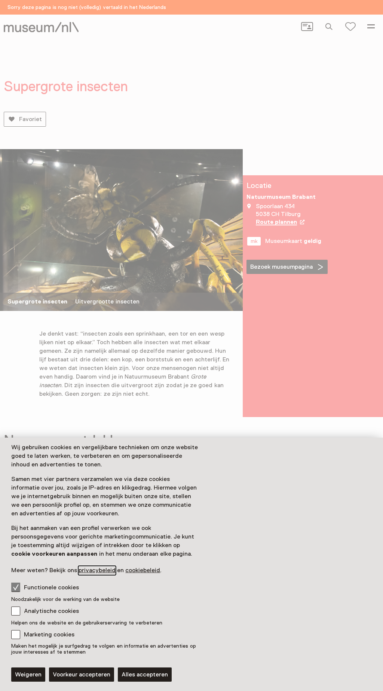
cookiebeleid (142, 570)
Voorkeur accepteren (81, 674)
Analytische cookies (51, 611)
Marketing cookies (49, 634)
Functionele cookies (51, 587)
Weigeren (28, 674)
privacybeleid (97, 570)
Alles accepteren (145, 674)
